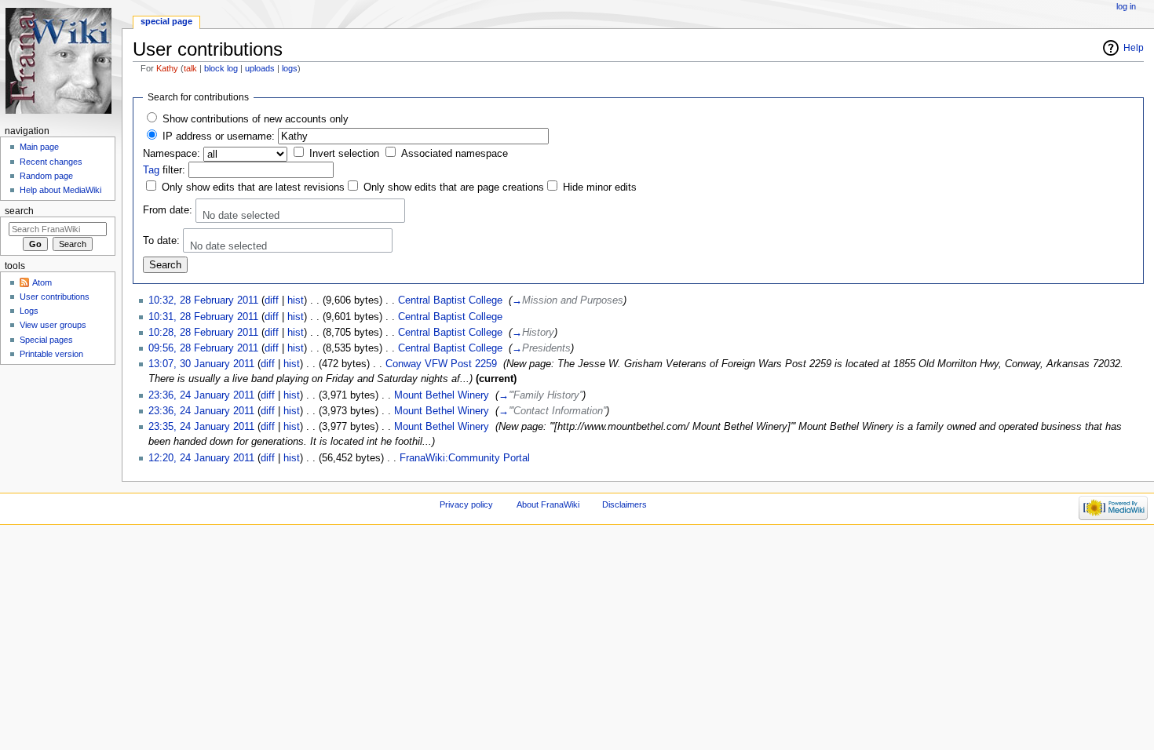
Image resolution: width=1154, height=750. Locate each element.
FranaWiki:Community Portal (465, 458)
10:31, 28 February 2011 (203, 316)
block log (221, 68)
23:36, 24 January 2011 (201, 395)
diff (272, 300)
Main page (39, 146)
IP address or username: (219, 136)
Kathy (167, 68)
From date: (167, 210)
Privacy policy (466, 504)
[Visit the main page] (61, 61)
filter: (164, 170)
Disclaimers (624, 504)
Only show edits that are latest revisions (253, 187)
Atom (42, 282)
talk (190, 68)
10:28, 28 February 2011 (203, 332)
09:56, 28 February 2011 (203, 348)
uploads (260, 68)
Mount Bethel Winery (441, 395)
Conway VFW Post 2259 (441, 364)
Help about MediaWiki (60, 190)
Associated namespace (454, 153)
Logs (29, 310)
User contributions (54, 296)
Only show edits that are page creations (453, 187)
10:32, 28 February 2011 (203, 300)
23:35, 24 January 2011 (201, 426)
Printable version (51, 354)
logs (290, 68)
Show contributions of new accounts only (256, 119)
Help (1133, 47)
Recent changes (51, 161)
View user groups (53, 324)
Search (19, 211)
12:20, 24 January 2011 (201, 458)
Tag (151, 170)
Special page (166, 21)
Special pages (46, 339)
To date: (161, 240)
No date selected (241, 215)
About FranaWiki (548, 504)
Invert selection (344, 153)
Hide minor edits (600, 187)
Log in (1126, 6)
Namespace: (171, 153)
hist (295, 300)
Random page (46, 175)
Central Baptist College (450, 300)
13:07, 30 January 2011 (201, 364)
